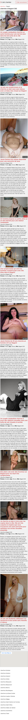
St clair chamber (5, 2)
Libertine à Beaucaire (6, 682)
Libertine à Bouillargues (7, 690)
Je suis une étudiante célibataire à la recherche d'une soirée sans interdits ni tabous (13, 620)
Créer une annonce (22, 2)
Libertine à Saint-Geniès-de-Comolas (10, 702)
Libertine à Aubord (5, 676)
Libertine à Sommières (6, 710)
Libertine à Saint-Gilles (6, 705)
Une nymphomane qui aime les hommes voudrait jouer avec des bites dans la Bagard (12, 270)
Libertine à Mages (5, 699)
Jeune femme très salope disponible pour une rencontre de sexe (13, 160)
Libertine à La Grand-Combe (8, 693)
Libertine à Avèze (5, 679)
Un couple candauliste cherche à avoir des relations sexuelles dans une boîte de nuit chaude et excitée (13, 420)
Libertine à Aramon (5, 673)
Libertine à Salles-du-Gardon (8, 707)
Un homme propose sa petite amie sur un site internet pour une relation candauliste (14, 220)
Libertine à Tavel (5, 713)
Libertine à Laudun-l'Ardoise (8, 696)
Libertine (2, 6)
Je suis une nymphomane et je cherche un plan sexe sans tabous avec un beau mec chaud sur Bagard (13, 89)
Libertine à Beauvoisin (6, 684)
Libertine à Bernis (5, 687)
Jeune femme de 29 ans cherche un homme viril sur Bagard (13, 342)
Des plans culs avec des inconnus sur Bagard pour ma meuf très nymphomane (13, 473)
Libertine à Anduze (5, 670)
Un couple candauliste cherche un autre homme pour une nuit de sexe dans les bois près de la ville (13, 34)
